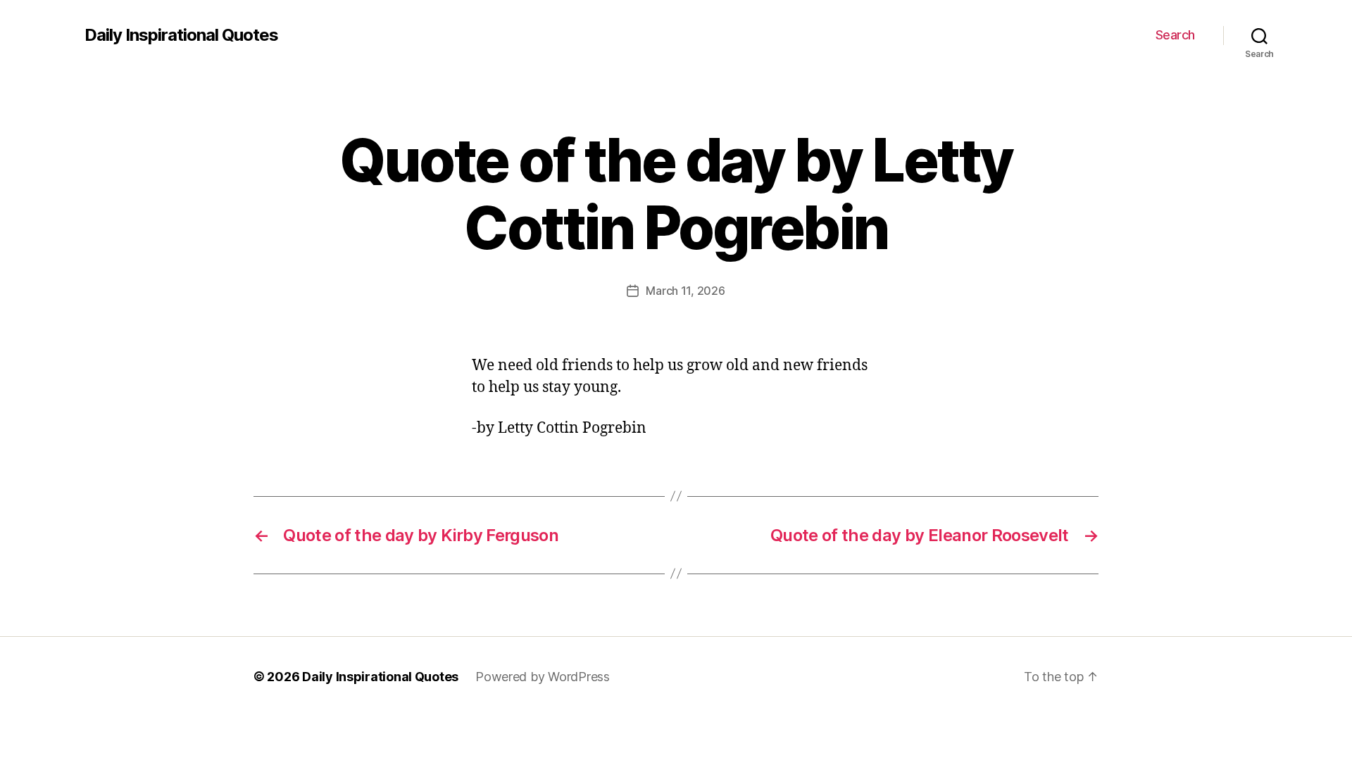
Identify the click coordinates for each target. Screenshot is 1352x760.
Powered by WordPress (542, 676)
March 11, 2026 (685, 291)
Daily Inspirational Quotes (181, 35)
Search (1175, 34)
